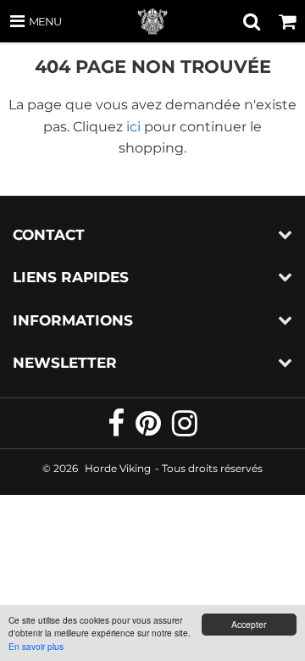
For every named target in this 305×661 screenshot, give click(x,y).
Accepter (248, 624)
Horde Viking (118, 468)
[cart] (287, 21)
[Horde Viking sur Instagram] (185, 430)
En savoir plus (36, 646)
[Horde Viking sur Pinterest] (149, 430)
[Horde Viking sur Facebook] (117, 430)
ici (133, 127)
